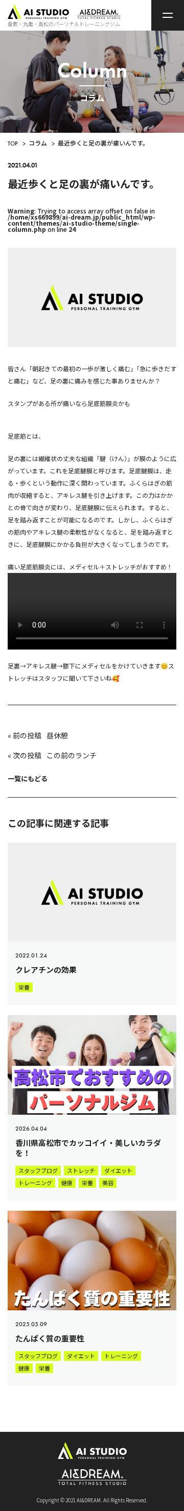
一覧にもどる (28, 778)
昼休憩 (57, 735)
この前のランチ (72, 755)
